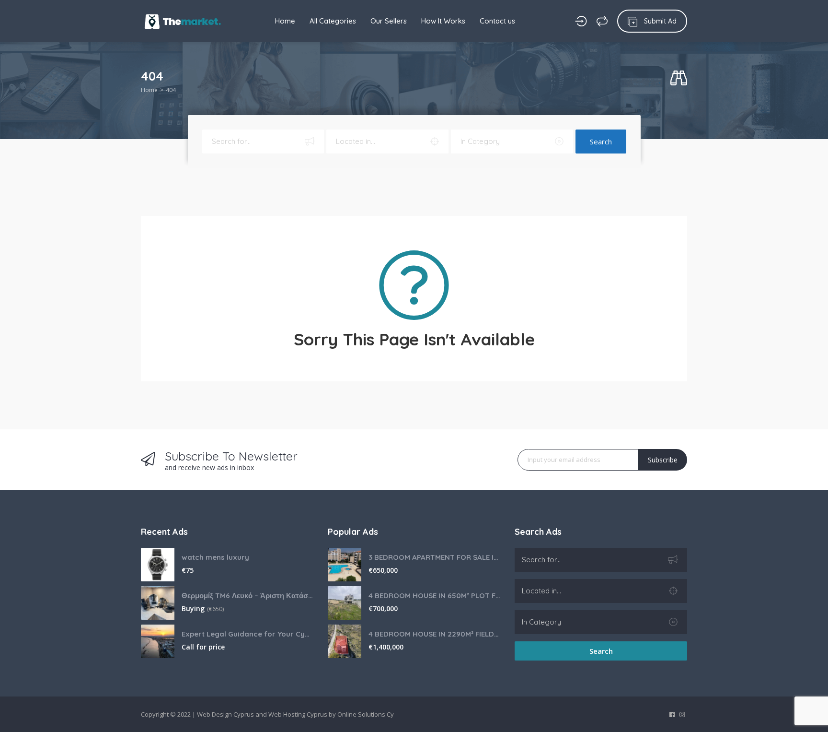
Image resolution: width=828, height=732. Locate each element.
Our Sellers (388, 20)
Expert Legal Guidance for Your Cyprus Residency (247, 633)
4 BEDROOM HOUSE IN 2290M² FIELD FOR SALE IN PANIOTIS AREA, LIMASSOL (434, 633)
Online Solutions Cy (365, 714)
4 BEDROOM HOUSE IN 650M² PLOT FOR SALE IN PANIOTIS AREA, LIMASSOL (434, 595)
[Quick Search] (678, 78)
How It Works (443, 20)
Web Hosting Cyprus (297, 714)
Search (601, 141)
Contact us (497, 20)
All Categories (333, 20)
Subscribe (663, 459)
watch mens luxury (215, 557)
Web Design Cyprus (225, 714)
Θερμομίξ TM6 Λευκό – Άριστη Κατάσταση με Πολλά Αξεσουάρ (247, 595)
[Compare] (602, 21)
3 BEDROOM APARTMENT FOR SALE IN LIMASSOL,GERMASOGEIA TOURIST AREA (434, 557)
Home (285, 20)
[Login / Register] (581, 21)
